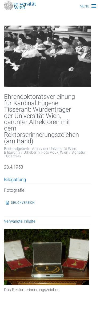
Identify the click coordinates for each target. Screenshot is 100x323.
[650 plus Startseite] (50, 6)
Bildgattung (15, 179)
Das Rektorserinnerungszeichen (31, 289)
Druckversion (23, 203)
